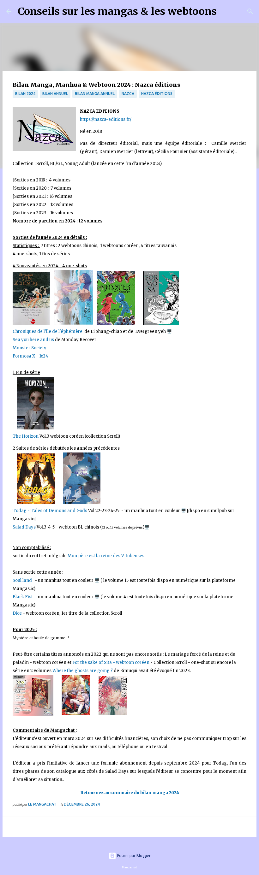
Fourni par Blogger (133, 856)
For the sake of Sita (92, 662)
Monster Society (29, 348)
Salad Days (25, 527)
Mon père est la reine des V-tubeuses (106, 556)
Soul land (23, 580)
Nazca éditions (156, 94)
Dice (17, 613)
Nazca (128, 94)
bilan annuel (55, 94)
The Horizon (26, 436)
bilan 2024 (25, 94)
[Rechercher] (225, 11)
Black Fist (23, 597)
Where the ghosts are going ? (82, 670)
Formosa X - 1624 (30, 356)
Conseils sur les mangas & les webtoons (117, 11)
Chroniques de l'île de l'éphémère (48, 331)
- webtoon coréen (131, 662)
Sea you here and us (34, 339)
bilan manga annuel (95, 94)
